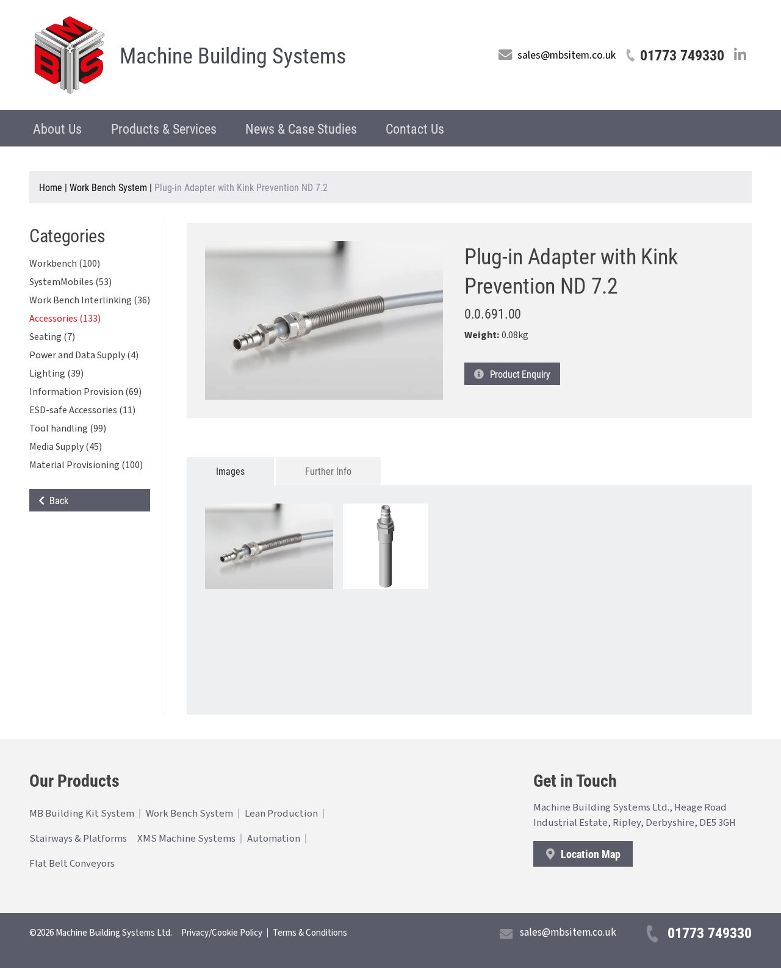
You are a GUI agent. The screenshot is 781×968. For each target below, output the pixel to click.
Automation (273, 838)
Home (50, 187)
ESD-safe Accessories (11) (82, 410)
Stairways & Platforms (78, 838)
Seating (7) (52, 337)
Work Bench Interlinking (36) (89, 300)
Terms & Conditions (310, 932)
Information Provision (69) (85, 392)
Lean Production (281, 813)
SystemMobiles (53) (70, 282)
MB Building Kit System (81, 813)
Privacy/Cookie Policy (221, 932)
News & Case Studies (301, 128)
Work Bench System (108, 187)
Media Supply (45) (65, 446)
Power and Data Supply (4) (84, 355)
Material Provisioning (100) (86, 465)
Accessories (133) (65, 318)
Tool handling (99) (67, 428)
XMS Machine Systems (186, 838)
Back (56, 500)
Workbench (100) (64, 263)
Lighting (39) (56, 373)
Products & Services (164, 128)
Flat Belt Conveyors (72, 864)
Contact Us (415, 128)
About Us (57, 128)
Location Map (589, 854)
